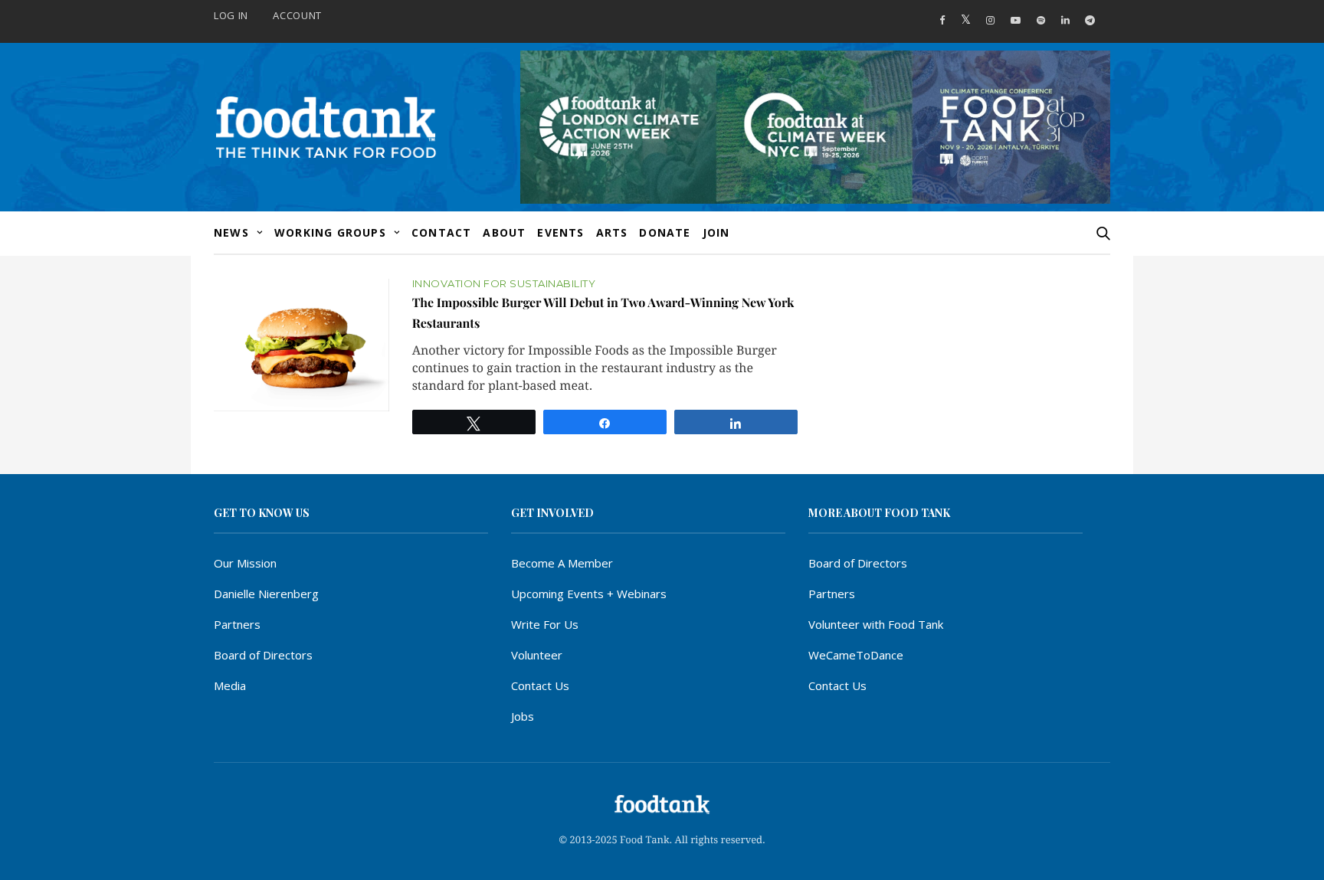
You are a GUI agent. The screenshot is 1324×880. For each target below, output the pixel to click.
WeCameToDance (855, 654)
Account (297, 15)
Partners (237, 624)
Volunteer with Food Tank (875, 624)
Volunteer (536, 654)
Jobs (522, 716)
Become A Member (562, 563)
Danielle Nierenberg (266, 593)
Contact (441, 232)
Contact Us (540, 685)
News (231, 232)
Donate (664, 232)
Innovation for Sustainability (504, 284)
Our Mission (245, 563)
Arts (612, 232)
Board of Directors (263, 654)
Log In (231, 15)
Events (560, 232)
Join (716, 232)
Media (230, 685)
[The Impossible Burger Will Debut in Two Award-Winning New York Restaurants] (301, 345)
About (504, 232)
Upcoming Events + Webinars (589, 593)
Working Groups (330, 232)
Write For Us (544, 624)
